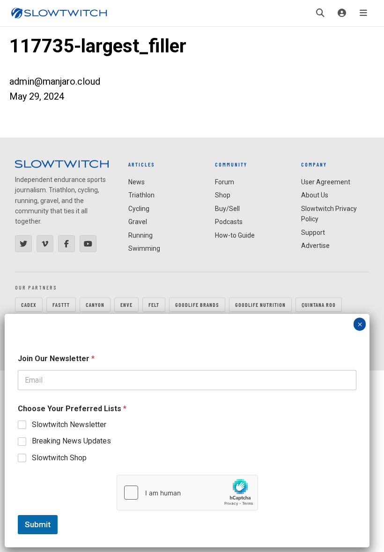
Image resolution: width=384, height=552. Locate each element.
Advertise (315, 245)
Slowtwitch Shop (59, 457)
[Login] (341, 13)
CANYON (95, 304)
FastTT (61, 304)
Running (140, 235)
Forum (224, 182)
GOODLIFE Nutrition (260, 304)
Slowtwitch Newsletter (69, 424)
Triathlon (141, 195)
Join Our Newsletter (56, 358)
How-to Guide (235, 235)
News (136, 182)
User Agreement (325, 182)
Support (313, 232)
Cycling (138, 208)
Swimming (144, 248)
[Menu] (363, 13)
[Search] (320, 13)
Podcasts (229, 221)
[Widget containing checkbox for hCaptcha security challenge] (187, 492)
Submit (38, 524)
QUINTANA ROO (319, 304)
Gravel (137, 221)
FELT (153, 304)
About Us (314, 195)
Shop (222, 195)
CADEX (29, 304)
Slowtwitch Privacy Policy (329, 214)
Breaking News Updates (71, 440)
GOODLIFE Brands (197, 304)
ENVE (126, 304)
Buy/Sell (227, 208)
